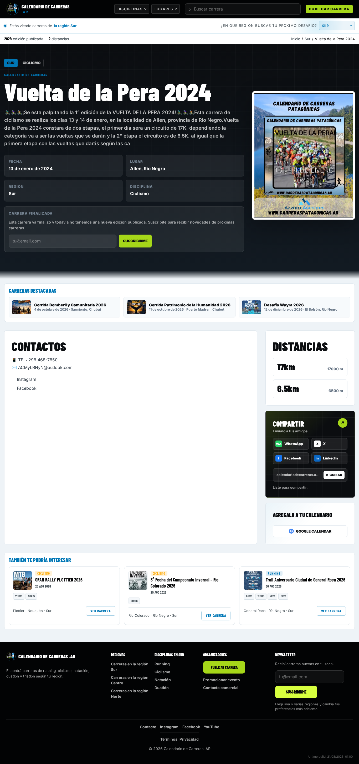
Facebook (27, 388)
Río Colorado (139, 615)
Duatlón (162, 687)
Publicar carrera (329, 9)
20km (18, 596)
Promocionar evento (221, 679)
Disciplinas (130, 9)
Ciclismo (31, 63)
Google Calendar (311, 531)
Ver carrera (100, 611)
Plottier (18, 611)
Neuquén (35, 611)
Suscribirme (135, 241)
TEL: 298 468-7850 (38, 359)
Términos (168, 739)
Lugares (164, 9)
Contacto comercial (220, 687)
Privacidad (189, 739)
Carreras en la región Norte (129, 694)
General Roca (254, 611)
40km (31, 596)
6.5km (288, 388)
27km (261, 596)
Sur (307, 39)
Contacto (148, 727)
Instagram (26, 379)
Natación (163, 679)
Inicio (295, 39)
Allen (135, 168)
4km (272, 596)
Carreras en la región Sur (129, 667)
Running (274, 573)
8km (283, 596)
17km (286, 366)
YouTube (211, 727)
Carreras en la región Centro (129, 680)
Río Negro (154, 168)
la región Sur (65, 25)
